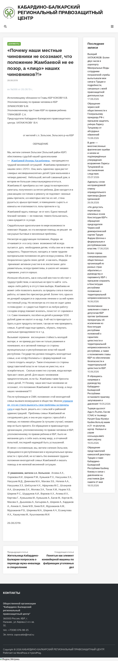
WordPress (22, 653)
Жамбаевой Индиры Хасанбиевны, (31, 160)
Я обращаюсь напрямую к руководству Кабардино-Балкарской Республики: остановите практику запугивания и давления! (98, 390)
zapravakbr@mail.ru (24, 634)
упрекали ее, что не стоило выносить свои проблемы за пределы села (40, 405)
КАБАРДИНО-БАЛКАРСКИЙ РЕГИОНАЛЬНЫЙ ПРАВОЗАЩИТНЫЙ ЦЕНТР (60, 12)
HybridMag (35, 653)
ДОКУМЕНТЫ (14, 44)
